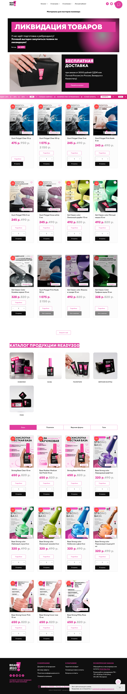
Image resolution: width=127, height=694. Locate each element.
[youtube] (17, 675)
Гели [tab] (104, 427)
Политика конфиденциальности (48, 673)
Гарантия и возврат (71, 666)
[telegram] (107, 3)
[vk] (11, 675)
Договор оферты (43, 670)
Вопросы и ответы (71, 673)
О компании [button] (66, 4)
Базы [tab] (23, 427)
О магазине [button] (54, 4)
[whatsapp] (111, 3)
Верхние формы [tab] (77, 427)
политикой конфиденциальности (103, 689)
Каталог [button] (44, 4)
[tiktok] (23, 675)
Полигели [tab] (50, 427)
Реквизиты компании (44, 676)
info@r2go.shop (104, 669)
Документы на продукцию (46, 666)
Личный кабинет (80, 4)
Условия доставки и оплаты (74, 670)
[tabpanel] (63, 545)
